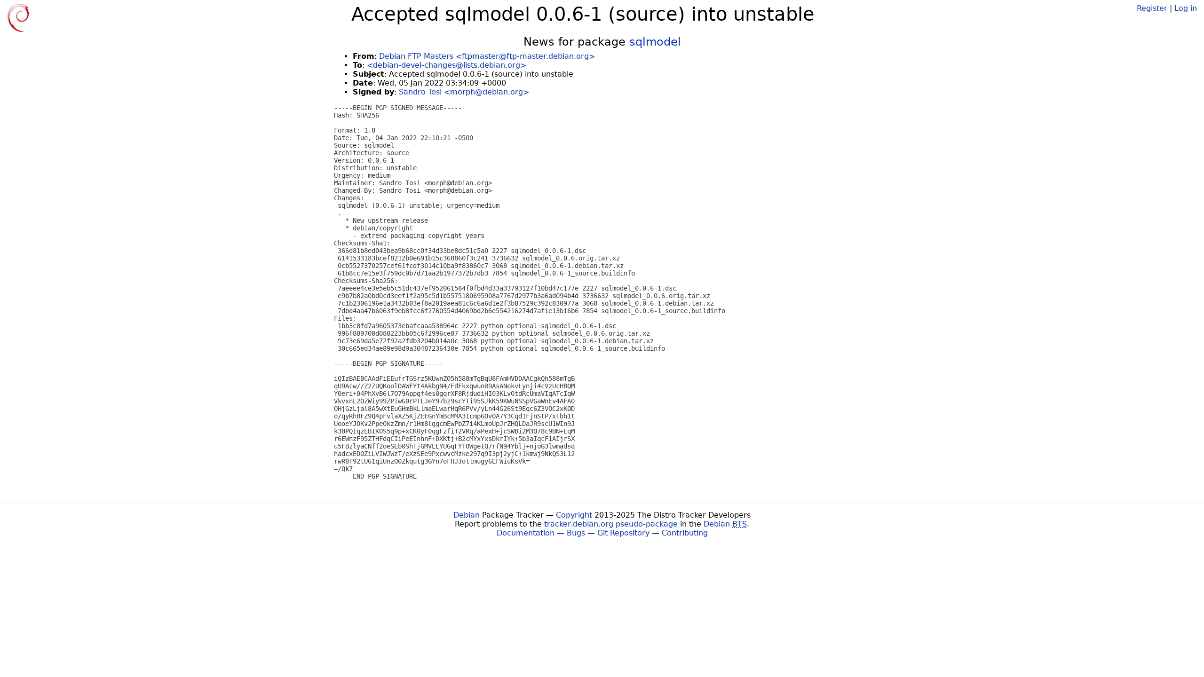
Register (1152, 8)
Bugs (576, 532)
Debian (466, 515)
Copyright (574, 515)
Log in (1185, 8)
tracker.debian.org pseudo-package (611, 524)
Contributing (685, 532)
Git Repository (623, 532)
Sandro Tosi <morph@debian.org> (464, 91)
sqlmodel (655, 41)
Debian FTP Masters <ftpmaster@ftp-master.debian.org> (487, 56)
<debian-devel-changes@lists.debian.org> (446, 65)
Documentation (525, 532)
